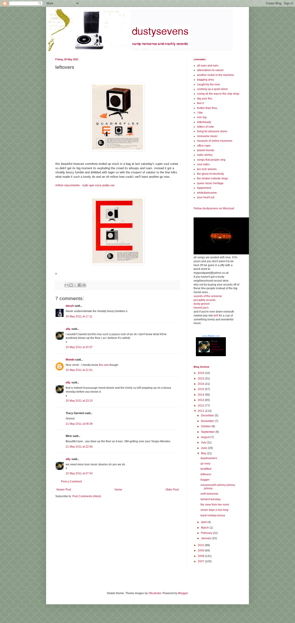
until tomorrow (209, 493)
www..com (211, 335)
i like (200, 112)
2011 (201, 410)
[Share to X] (75, 285)
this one (104, 365)
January (206, 538)
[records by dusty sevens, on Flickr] (221, 253)
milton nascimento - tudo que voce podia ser (85, 185)
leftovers (206, 474)
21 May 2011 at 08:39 (79, 423)
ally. (68, 329)
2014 (201, 394)
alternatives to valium (210, 70)
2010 (201, 545)
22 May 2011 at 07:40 (79, 473)
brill (216, 315)
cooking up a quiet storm (212, 89)
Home (118, 489)
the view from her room (215, 504)
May (204, 453)
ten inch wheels (207, 169)
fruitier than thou (207, 108)
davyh (70, 305)
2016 (201, 383)
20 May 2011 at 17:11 (79, 316)
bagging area (205, 79)
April (204, 522)
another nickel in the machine (215, 75)
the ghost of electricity (210, 173)
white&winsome (207, 192)
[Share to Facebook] (79, 285)
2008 (201, 556)
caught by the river (208, 84)
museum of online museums (214, 140)
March (205, 527)
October (206, 426)
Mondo (70, 359)
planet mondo (205, 150)
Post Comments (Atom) (86, 496)
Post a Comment (71, 481)
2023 (201, 378)
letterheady (204, 122)
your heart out (205, 197)
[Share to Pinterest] (84, 285)
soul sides (203, 164)
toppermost (204, 188)
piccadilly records (204, 300)
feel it (200, 103)
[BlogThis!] (71, 285)
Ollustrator (154, 593)
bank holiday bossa (213, 515)
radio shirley (204, 155)
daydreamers (209, 458)
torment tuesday (211, 499)
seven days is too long (214, 510)
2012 (201, 405)
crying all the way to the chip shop (218, 93)
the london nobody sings (212, 178)
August (205, 437)
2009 (201, 550)
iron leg (201, 117)
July (204, 442)
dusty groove (202, 303)
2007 (201, 561)
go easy (205, 463)
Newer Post (63, 489)
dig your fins (204, 98)
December (208, 415)
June (204, 448)
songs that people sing (211, 159)
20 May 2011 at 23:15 (79, 400)
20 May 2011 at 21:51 (79, 370)
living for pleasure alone (212, 131)
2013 (201, 400)
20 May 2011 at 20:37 (79, 347)
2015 (201, 389)
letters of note (205, 126)
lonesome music (207, 136)
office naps (204, 145)
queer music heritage (210, 183)
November (208, 421)
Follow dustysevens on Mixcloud (214, 208)
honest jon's (201, 307)
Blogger (183, 593)
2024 (201, 373)
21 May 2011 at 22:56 (79, 446)
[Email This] (66, 285)
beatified (206, 468)
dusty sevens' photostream (217, 348)
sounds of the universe (208, 296)
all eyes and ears (207, 65)
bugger (205, 479)
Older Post (172, 489)
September (208, 431)
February (207, 533)
